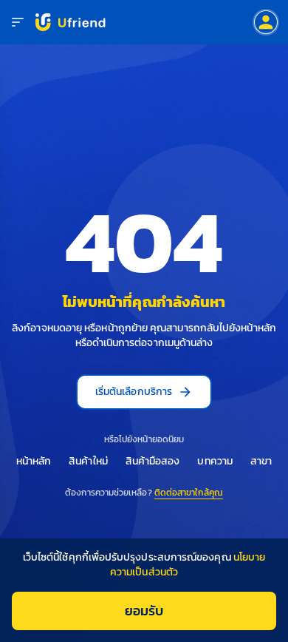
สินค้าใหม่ (88, 461)
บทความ (214, 461)
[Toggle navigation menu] (18, 22)
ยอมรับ (144, 611)
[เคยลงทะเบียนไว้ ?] (266, 22)
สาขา (261, 461)
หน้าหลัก (33, 461)
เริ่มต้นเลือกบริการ (133, 391)
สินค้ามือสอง (153, 461)
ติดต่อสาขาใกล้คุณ (188, 492)
